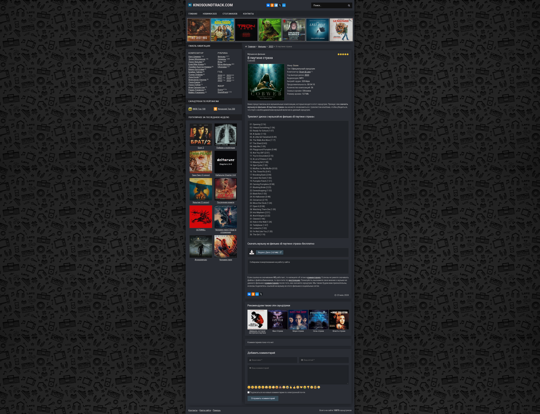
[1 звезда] (339, 54)
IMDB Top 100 (199, 109)
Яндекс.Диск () (268, 252)
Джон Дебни (194, 85)
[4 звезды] (345, 54)
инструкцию (294, 280)
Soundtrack (223, 92)
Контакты (248, 14)
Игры (220, 62)
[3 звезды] (343, 54)
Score (220, 90)
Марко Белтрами (196, 69)
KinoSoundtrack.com (213, 5)
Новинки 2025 (210, 14)
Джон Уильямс (195, 62)
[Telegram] (276, 5)
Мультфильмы (224, 64)
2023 (229, 75)
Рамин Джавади (196, 90)
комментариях (314, 277)
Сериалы (222, 59)
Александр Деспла (197, 80)
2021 (220, 78)
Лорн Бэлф (193, 77)
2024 (229, 78)
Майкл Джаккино (196, 92)
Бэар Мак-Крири (196, 64)
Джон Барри (194, 82)
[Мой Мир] (284, 5)
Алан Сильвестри (196, 87)
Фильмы (221, 57)
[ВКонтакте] (268, 5)
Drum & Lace (305, 72)
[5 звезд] (347, 54)
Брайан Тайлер (195, 72)
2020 (220, 75)
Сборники (222, 67)
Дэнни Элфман (195, 74)
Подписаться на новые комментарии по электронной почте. (277, 392)
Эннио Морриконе (196, 59)
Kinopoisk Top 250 (226, 109)
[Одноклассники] (272, 5)
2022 (220, 80)
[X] (280, 5)
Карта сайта (205, 410)
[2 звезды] (341, 54)
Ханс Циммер (194, 57)
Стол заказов (230, 14)
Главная (192, 14)
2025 (229, 80)
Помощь (217, 410)
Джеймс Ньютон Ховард (199, 67)
